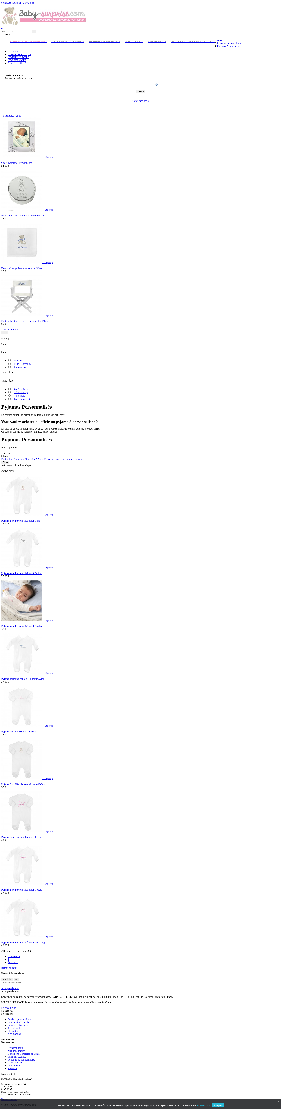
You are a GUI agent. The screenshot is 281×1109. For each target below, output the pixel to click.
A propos (12, 1068)
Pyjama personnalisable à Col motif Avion (22, 678)
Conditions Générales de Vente (24, 1053)
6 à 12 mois (22, 399)
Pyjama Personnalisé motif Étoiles (18, 731)
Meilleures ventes (11, 115)
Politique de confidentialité (21, 1059)
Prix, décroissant (74, 459)
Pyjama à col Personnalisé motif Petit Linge (23, 942)
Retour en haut (10, 967)
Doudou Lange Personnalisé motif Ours (21, 268)
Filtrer (5, 462)
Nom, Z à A (44, 459)
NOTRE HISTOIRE (18, 57)
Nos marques (14, 1034)
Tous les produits (10, 329)
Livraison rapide (16, 1048)
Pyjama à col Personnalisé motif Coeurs (21, 889)
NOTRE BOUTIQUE (19, 54)
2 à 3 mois (21, 392)
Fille (18, 360)
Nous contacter (15, 1062)
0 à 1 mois (21, 389)
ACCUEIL (13, 51)
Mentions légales (16, 1050)
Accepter (218, 1105)
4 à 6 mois (21, 395)
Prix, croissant (58, 459)
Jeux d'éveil (14, 1028)
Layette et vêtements (18, 1022)
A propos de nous (10, 988)
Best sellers (7, 459)
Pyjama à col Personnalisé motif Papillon (22, 626)
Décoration (13, 1031)
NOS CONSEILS (17, 63)
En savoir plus (8, 1007)
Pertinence (19, 459)
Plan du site (14, 1065)
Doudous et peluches (18, 1025)
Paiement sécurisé (17, 1056)
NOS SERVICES (17, 60)
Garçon (20, 367)
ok (5, 332)
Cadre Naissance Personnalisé (16, 162)
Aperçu (48, 157)
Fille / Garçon (23, 363)
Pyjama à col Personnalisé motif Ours (20, 520)
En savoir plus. (203, 1105)
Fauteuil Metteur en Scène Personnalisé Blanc (24, 321)
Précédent (14, 956)
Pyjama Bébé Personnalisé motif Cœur (21, 837)
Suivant (13, 962)
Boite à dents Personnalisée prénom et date (23, 215)
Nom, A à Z (31, 459)
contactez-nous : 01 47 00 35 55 (17, 2)
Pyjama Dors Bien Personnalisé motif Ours (23, 784)
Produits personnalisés (19, 1019)
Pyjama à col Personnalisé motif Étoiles (21, 573)
